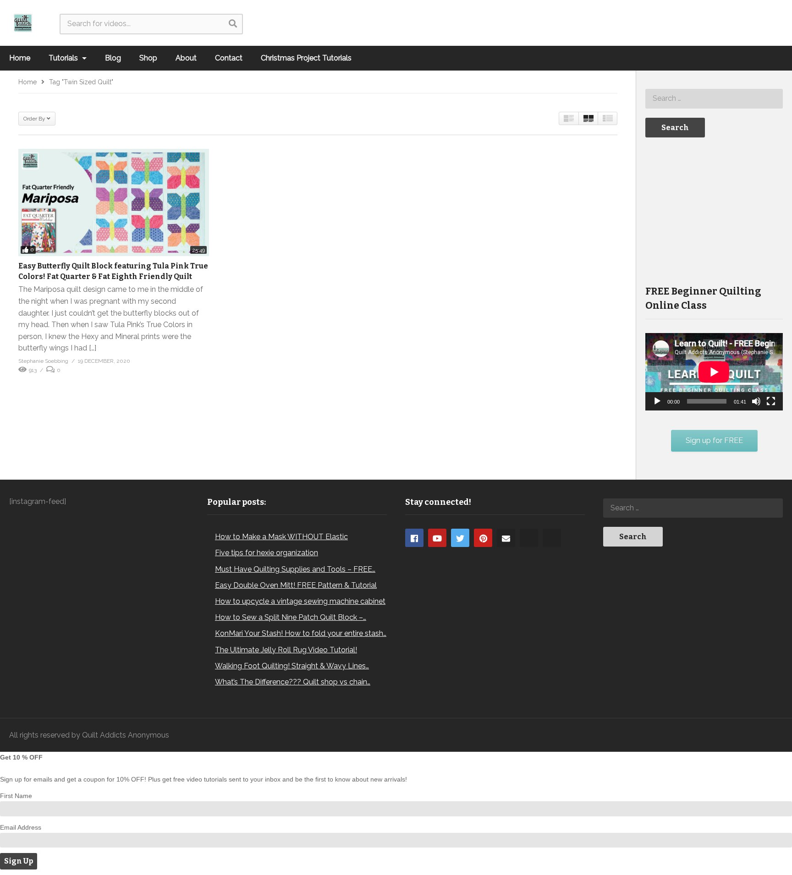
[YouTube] (437, 538)
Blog (113, 58)
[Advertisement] (714, 210)
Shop (148, 58)
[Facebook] (414, 538)
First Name (16, 795)
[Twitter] (460, 538)
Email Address (20, 827)
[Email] (506, 538)
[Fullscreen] (771, 401)
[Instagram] (529, 538)
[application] (714, 371)
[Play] (657, 401)
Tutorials (64, 58)
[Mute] (756, 401)
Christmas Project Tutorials (306, 58)
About (186, 58)
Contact (228, 58)
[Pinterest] (483, 538)
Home (19, 58)
